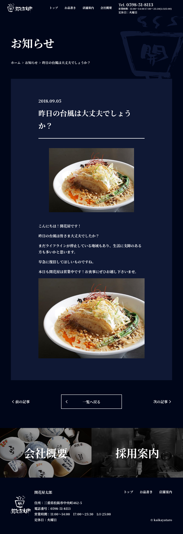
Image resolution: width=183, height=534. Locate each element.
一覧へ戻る (91, 401)
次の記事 (160, 401)
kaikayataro (163, 520)
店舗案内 (88, 8)
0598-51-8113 (139, 4)
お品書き (70, 8)
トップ (53, 8)
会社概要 (106, 8)
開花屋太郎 (43, 492)
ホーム (16, 62)
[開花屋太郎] (19, 8)
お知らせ (31, 62)
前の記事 (22, 401)
